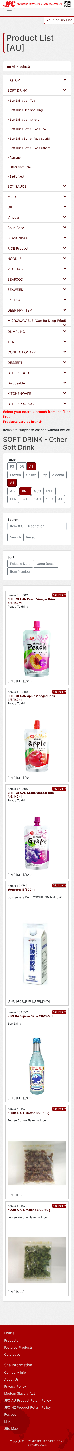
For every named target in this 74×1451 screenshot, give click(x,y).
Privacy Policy (15, 1386)
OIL (10, 207)
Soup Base (16, 228)
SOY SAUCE (17, 186)
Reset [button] (30, 537)
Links (8, 1421)
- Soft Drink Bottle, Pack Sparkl (29, 138)
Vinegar (14, 217)
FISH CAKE (16, 300)
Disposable (16, 383)
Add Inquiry (59, 594)
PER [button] (13, 499)
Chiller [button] (31, 475)
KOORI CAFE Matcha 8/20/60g (29, 1210)
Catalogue (12, 1354)
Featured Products (18, 1347)
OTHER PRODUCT (22, 404)
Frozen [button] (15, 475)
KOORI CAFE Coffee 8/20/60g (28, 1113)
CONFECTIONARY (22, 352)
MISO (12, 197)
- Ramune (14, 157)
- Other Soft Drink (19, 167)
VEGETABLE (17, 269)
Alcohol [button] (58, 475)
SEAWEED (15, 290)
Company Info (15, 1372)
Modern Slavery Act (19, 1393)
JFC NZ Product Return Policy (27, 1407)
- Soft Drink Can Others (23, 119)
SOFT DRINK (17, 90)
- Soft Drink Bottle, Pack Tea (27, 129)
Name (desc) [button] (46, 564)
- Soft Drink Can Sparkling (25, 110)
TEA (11, 342)
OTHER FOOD (18, 373)
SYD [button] (25, 499)
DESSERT (15, 362)
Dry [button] (44, 475)
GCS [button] (37, 491)
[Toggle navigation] (9, 12)
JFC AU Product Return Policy (27, 1400)
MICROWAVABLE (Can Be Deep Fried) (37, 321)
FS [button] (12, 466)
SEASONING (17, 238)
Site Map (11, 1428)
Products (11, 1340)
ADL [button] (13, 491)
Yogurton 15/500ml (21, 889)
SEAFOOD (15, 279)
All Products (21, 66)
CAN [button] (37, 499)
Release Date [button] (20, 564)
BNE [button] (25, 491)
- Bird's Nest (16, 176)
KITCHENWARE (19, 393)
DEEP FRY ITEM (20, 310)
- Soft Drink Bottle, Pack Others (29, 148)
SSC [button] (49, 499)
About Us (11, 1379)
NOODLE (14, 259)
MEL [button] (49, 491)
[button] (15, 537)
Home (9, 1333)
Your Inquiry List (59, 20)
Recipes (10, 1414)
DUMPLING (16, 332)
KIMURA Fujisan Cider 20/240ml (30, 1016)
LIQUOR (14, 80)
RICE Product (18, 248)
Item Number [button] (20, 571)
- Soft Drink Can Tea (21, 100)
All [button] (31, 466)
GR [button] (21, 466)
